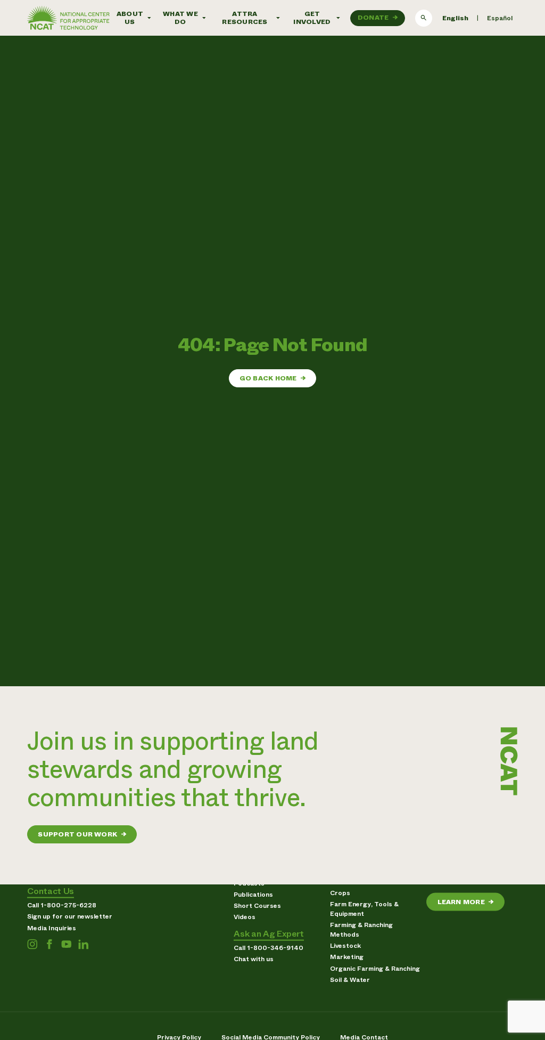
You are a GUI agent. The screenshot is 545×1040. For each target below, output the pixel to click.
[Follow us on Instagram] (32, 944)
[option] (500, 18)
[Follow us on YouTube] (66, 944)
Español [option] (500, 18)
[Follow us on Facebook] (49, 944)
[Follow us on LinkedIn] (83, 944)
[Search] (423, 18)
